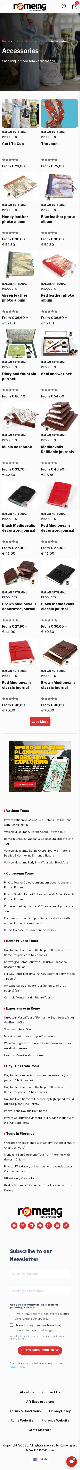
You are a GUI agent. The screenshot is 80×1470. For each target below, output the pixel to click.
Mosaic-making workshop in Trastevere (29, 1036)
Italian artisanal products (30, 41)
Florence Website (56, 1420)
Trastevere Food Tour (18, 1029)
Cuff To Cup (13, 144)
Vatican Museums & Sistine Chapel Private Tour (34, 832)
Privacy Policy (17, 1367)
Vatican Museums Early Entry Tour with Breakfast (36, 862)
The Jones (50, 144)
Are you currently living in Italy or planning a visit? (34, 1306)
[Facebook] (14, 1225)
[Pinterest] (40, 1225)
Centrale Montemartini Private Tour (27, 997)
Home (6, 41)
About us (27, 1392)
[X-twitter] (22, 1225)
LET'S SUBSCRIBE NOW (40, 1350)
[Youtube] (57, 1225)
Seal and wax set (56, 374)
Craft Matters (40, 1430)
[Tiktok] (66, 1225)
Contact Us (51, 1392)
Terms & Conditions (25, 1411)
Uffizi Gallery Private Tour (20, 1178)
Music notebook (17, 447)
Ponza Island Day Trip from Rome (25, 1111)
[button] (5, 7)
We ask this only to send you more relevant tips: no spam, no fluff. (38, 1337)
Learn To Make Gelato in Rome (23, 1055)
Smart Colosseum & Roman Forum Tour (30, 930)
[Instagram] (48, 1225)
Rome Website (22, 1420)
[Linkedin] (31, 1225)
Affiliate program (40, 1401)
